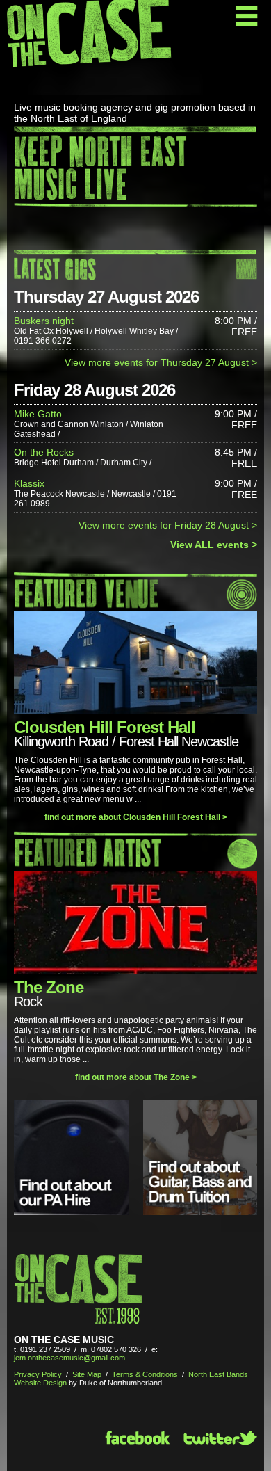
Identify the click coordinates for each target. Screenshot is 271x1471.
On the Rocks (44, 452)
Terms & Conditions (145, 1374)
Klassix (29, 483)
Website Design (40, 1382)
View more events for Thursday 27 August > (161, 362)
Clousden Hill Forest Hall (104, 727)
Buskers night (44, 320)
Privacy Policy (38, 1374)
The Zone (48, 987)
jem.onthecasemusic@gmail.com (69, 1357)
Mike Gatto (38, 413)
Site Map (86, 1374)
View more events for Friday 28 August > (168, 525)
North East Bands (218, 1374)
